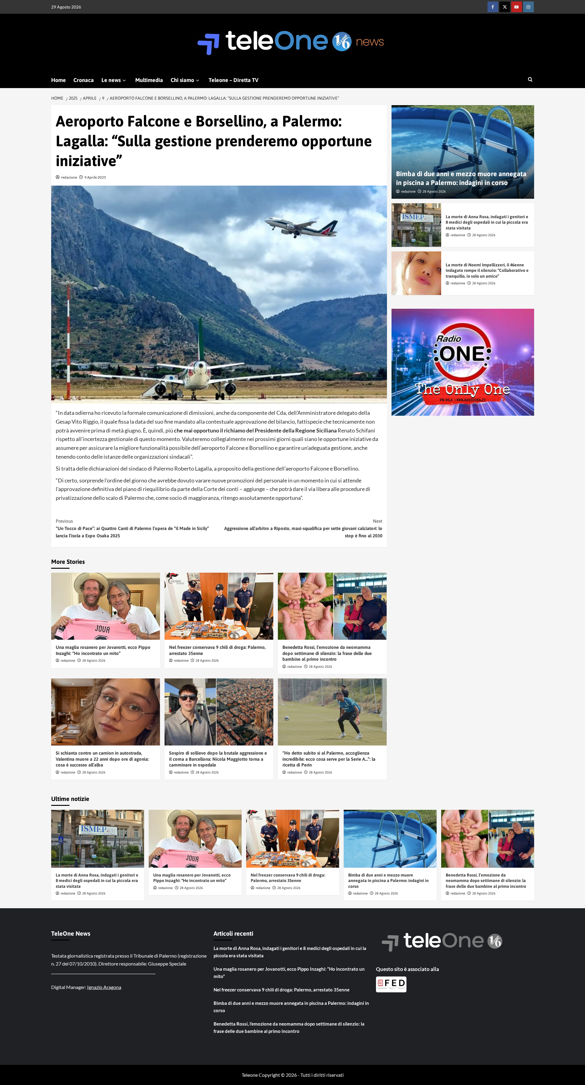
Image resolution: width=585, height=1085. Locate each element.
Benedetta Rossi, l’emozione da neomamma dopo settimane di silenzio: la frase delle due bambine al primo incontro (327, 653)
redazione (69, 177)
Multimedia (149, 80)
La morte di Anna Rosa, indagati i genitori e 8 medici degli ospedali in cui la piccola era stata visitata (487, 222)
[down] (124, 80)
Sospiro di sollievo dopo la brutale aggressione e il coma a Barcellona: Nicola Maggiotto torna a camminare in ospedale (218, 758)
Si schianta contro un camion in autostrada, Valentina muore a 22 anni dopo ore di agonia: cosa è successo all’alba (102, 758)
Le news (111, 80)
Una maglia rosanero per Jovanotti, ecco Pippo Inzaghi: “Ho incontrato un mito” (289, 972)
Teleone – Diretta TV (233, 80)
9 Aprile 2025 (95, 177)
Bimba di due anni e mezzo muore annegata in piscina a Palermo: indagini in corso (388, 880)
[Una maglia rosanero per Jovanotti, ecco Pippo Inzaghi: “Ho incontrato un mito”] (105, 606)
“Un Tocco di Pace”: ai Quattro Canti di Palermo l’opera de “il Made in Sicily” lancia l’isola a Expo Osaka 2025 (132, 528)
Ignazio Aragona (104, 987)
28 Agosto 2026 (93, 660)
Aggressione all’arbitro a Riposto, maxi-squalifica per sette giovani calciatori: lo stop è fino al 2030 (303, 528)
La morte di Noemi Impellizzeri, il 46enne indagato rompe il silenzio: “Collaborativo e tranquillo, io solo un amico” (487, 270)
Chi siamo (182, 80)
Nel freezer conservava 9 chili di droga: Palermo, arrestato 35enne (281, 989)
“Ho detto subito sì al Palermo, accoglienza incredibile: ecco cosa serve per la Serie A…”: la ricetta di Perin (328, 758)
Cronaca (83, 80)
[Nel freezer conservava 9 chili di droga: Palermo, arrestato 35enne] (219, 606)
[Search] (530, 79)
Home (58, 80)
